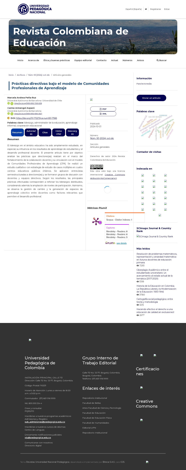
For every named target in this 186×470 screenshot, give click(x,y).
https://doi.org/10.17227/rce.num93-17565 (36, 118)
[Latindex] (165, 192)
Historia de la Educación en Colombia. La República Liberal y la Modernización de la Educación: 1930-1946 (156, 289)
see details (122, 243)
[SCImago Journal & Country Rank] (155, 236)
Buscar (163, 60)
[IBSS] (143, 192)
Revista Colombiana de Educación (70, 37)
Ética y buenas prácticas (57, 60)
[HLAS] (165, 186)
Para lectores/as (144, 83)
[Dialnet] (154, 180)
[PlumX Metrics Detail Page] (96, 221)
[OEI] (165, 197)
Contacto (101, 60)
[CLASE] (143, 180)
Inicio (20, 60)
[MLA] (154, 197)
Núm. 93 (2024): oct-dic (39, 75)
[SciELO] (143, 209)
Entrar (167, 9)
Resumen (17, 132)
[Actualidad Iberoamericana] (165, 175)
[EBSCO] (143, 186)
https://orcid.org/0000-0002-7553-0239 (28, 103)
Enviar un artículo (151, 98)
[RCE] (143, 203)
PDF (104, 109)
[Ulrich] (165, 209)
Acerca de (33, 60)
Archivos (21, 75)
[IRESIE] (154, 192)
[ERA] (154, 186)
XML (104, 114)
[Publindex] (154, 175)
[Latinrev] (165, 203)
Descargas (72, 132)
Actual (114, 60)
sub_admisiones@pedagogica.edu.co (45, 422)
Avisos (140, 60)
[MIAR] (143, 197)
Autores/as (31, 132)
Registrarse (155, 9)
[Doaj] (165, 180)
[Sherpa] (154, 209)
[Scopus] (143, 175)
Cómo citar (59, 132)
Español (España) (134, 9)
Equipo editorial (83, 60)
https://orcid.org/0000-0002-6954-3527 (28, 114)
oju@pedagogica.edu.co (38, 437)
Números (127, 60)
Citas (45, 132)
